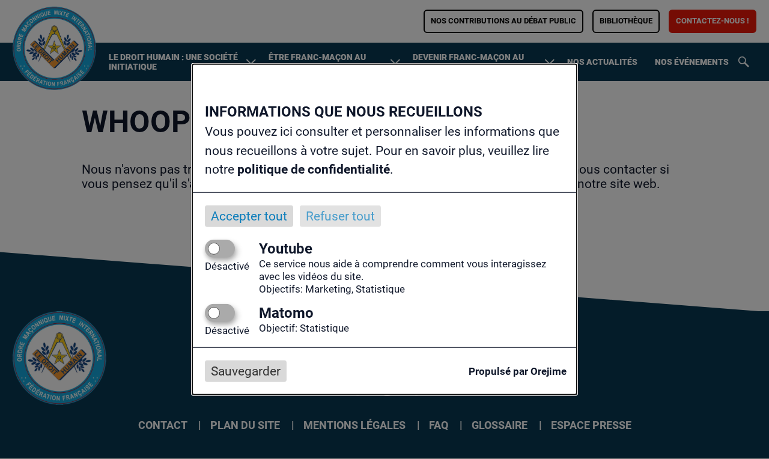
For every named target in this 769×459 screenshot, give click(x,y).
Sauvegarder (246, 371)
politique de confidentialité (313, 169)
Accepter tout (249, 215)
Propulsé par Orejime (518, 371)
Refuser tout (340, 215)
